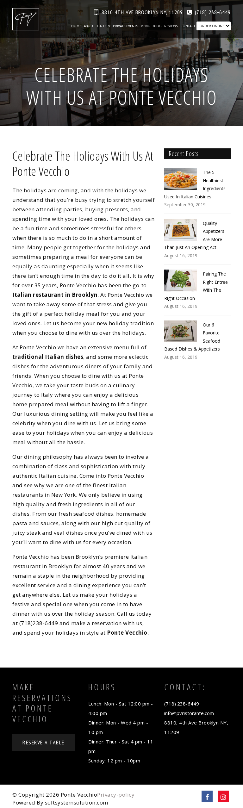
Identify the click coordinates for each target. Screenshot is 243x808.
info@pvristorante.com (189, 713)
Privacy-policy (115, 794)
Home (76, 26)
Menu (145, 26)
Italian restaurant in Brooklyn (54, 294)
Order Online (211, 26)
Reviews (171, 26)
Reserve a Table (43, 742)
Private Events (125, 26)
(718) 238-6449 (213, 12)
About (89, 26)
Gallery (103, 26)
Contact (187, 26)
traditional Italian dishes (47, 356)
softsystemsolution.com (76, 802)
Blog (157, 26)
